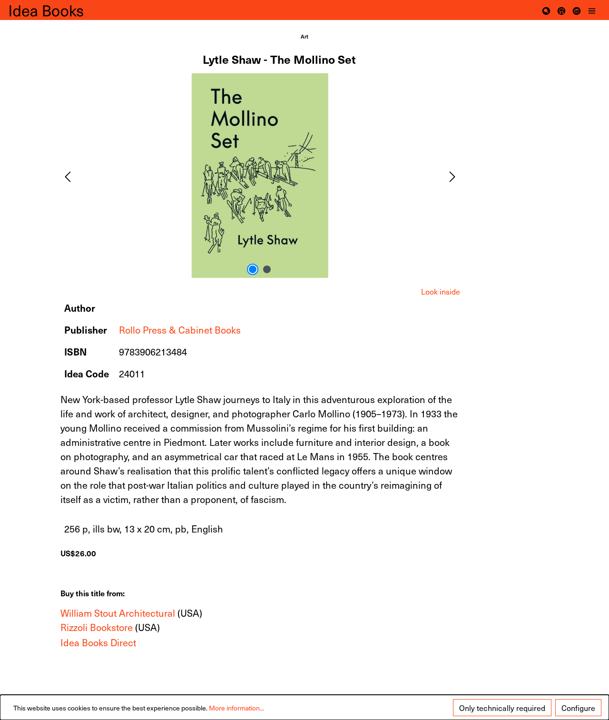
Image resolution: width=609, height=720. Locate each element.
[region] (260, 175)
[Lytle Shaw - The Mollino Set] (260, 175)
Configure (578, 707)
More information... (236, 708)
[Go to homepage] (57, 10)
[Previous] (67, 175)
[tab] (440, 291)
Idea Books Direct (98, 642)
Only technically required (502, 707)
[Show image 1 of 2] (252, 269)
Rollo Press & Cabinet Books (180, 330)
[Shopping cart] (561, 10)
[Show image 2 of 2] (267, 269)
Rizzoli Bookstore (96, 627)
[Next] (452, 175)
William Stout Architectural (117, 613)
